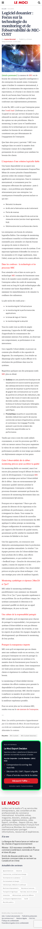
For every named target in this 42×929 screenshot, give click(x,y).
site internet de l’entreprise (27, 709)
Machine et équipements (11, 888)
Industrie (19, 871)
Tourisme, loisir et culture (28, 892)
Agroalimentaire (8, 871)
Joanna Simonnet (10, 39)
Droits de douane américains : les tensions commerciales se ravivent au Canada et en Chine (19, 858)
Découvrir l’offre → (21, 780)
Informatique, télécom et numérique (14, 885)
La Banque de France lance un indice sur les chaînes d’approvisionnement (20, 842)
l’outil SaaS (9, 110)
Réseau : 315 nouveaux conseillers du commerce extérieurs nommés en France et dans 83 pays (20, 849)
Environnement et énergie (11, 881)
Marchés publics (8, 902)
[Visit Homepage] (21, 2)
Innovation (6, 895)
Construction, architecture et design (14, 874)
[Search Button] (39, 2)
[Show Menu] (3, 2)
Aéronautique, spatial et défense (23, 895)
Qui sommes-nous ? (8, 918)
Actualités (11, 9)
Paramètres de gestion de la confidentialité (15, 923)
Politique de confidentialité (10, 921)
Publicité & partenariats (29, 916)
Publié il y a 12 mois (25, 39)
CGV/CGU (32, 918)
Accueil (4, 9)
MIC (30, 75)
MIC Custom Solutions (28, 736)
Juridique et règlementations (12, 899)
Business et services (27, 888)
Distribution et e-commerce (11, 878)
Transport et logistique (10, 892)
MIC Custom (14, 736)
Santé (26, 899)
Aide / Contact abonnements (11, 916)
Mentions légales (21, 918)
